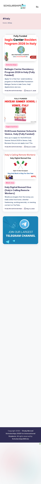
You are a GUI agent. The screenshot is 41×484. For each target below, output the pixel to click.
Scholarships (11, 65)
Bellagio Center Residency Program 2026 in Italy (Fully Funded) (20, 72)
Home (5, 23)
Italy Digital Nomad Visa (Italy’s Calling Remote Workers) (18, 190)
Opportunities (12, 127)
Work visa (10, 183)
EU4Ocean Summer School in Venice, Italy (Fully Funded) (20, 132)
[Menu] (37, 6)
